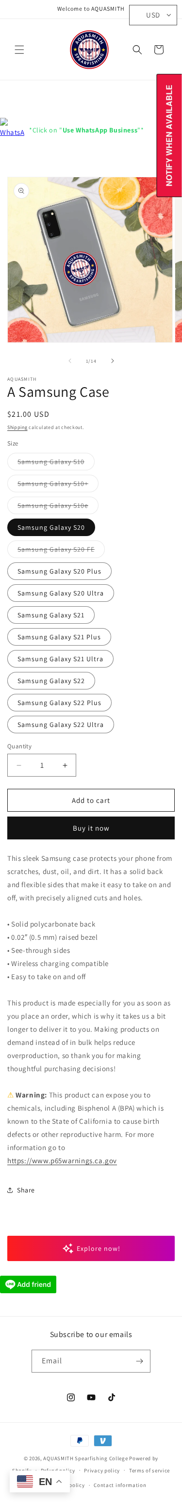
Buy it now (91, 828)
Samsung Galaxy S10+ (58, 485)
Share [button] (26, 1190)
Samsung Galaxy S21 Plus (59, 636)
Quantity (19, 746)
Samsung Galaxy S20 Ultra (60, 593)
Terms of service (149, 1470)
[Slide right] (112, 361)
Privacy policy (102, 1470)
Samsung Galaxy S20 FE (61, 551)
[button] (19, 49)
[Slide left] (70, 361)
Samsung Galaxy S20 (51, 527)
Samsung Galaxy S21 (50, 615)
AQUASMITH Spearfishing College (85, 1458)
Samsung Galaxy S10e (58, 507)
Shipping (17, 427)
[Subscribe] (139, 1361)
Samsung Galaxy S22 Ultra (60, 724)
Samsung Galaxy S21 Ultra (60, 658)
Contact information (120, 1485)
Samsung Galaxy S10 (56, 463)
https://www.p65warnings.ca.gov (62, 1160)
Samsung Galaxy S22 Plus (59, 702)
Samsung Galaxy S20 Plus (59, 571)
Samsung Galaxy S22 (51, 680)
